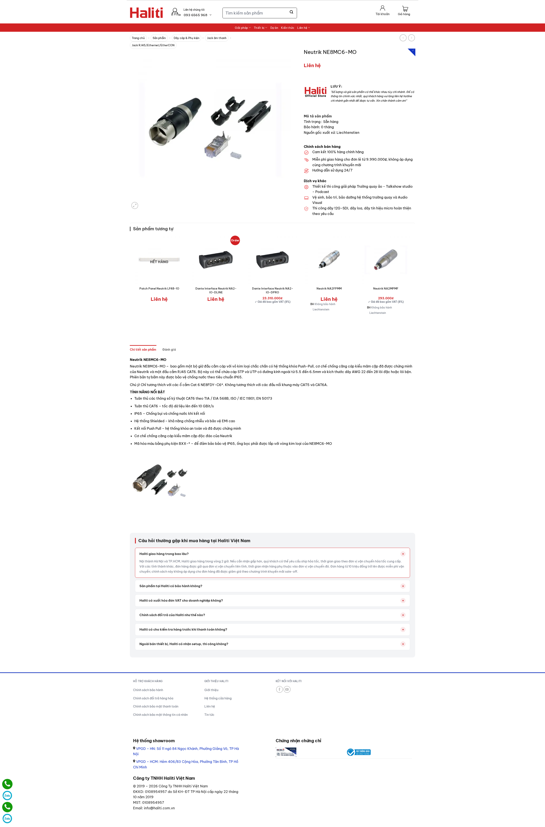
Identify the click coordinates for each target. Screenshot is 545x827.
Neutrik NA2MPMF (385, 288)
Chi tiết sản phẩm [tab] (143, 350)
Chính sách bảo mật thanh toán (155, 706)
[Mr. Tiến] (7, 807)
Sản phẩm (159, 38)
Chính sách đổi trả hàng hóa (153, 698)
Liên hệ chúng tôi (194, 9)
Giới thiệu (211, 690)
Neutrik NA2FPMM (329, 288)
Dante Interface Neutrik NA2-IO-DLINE (216, 290)
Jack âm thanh (217, 38)
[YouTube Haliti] (287, 689)
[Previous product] (411, 37)
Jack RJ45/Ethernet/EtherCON (153, 45)
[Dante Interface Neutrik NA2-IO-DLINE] (216, 260)
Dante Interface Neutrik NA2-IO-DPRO (272, 290)
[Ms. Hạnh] (7, 784)
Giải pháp (241, 27)
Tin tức (209, 715)
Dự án (274, 27)
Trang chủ (138, 38)
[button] (404, 11)
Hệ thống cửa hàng (218, 698)
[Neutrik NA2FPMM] (329, 260)
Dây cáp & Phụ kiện (186, 38)
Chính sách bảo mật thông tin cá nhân (160, 715)
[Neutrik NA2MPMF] (386, 260)
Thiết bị (259, 27)
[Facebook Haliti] (279, 689)
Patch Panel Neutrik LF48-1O (159, 288)
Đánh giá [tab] (169, 350)
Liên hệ (302, 27)
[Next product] (403, 37)
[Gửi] (292, 12)
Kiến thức (287, 27)
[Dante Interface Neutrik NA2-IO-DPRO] (272, 260)
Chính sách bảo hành (148, 690)
